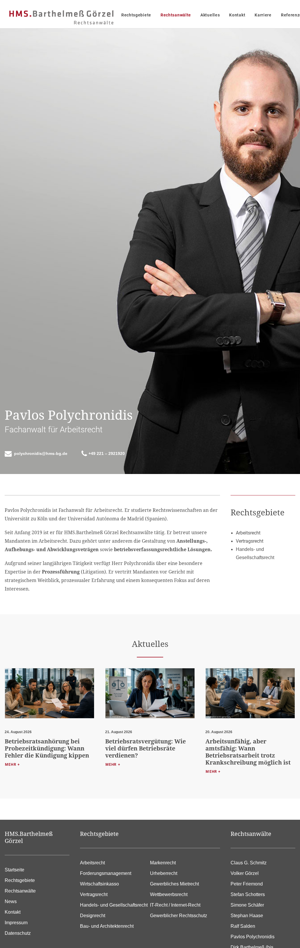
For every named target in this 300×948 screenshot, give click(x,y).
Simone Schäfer (247, 905)
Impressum (16, 922)
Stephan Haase (247, 915)
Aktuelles (210, 15)
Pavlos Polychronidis (253, 936)
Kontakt (237, 15)
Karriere (263, 15)
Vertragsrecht (94, 894)
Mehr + (12, 765)
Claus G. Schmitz (249, 862)
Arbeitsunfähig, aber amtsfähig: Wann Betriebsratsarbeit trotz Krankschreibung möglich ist (248, 751)
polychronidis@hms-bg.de (40, 453)
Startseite (14, 869)
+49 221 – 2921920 (106, 453)
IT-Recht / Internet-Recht (175, 905)
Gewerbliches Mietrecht (174, 883)
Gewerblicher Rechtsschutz (178, 915)
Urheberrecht (163, 873)
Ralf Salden (243, 926)
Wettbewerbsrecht (169, 894)
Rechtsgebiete (136, 15)
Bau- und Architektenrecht (107, 926)
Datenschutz (18, 933)
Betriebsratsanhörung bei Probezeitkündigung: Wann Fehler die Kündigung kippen (47, 748)
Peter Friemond (247, 883)
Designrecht (92, 915)
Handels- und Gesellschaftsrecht (114, 905)
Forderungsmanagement (105, 873)
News (11, 901)
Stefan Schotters (248, 894)
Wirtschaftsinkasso (99, 883)
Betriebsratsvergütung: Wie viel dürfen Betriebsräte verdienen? (145, 748)
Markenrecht (163, 862)
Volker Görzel (245, 873)
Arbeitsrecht (92, 862)
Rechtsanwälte (176, 15)
